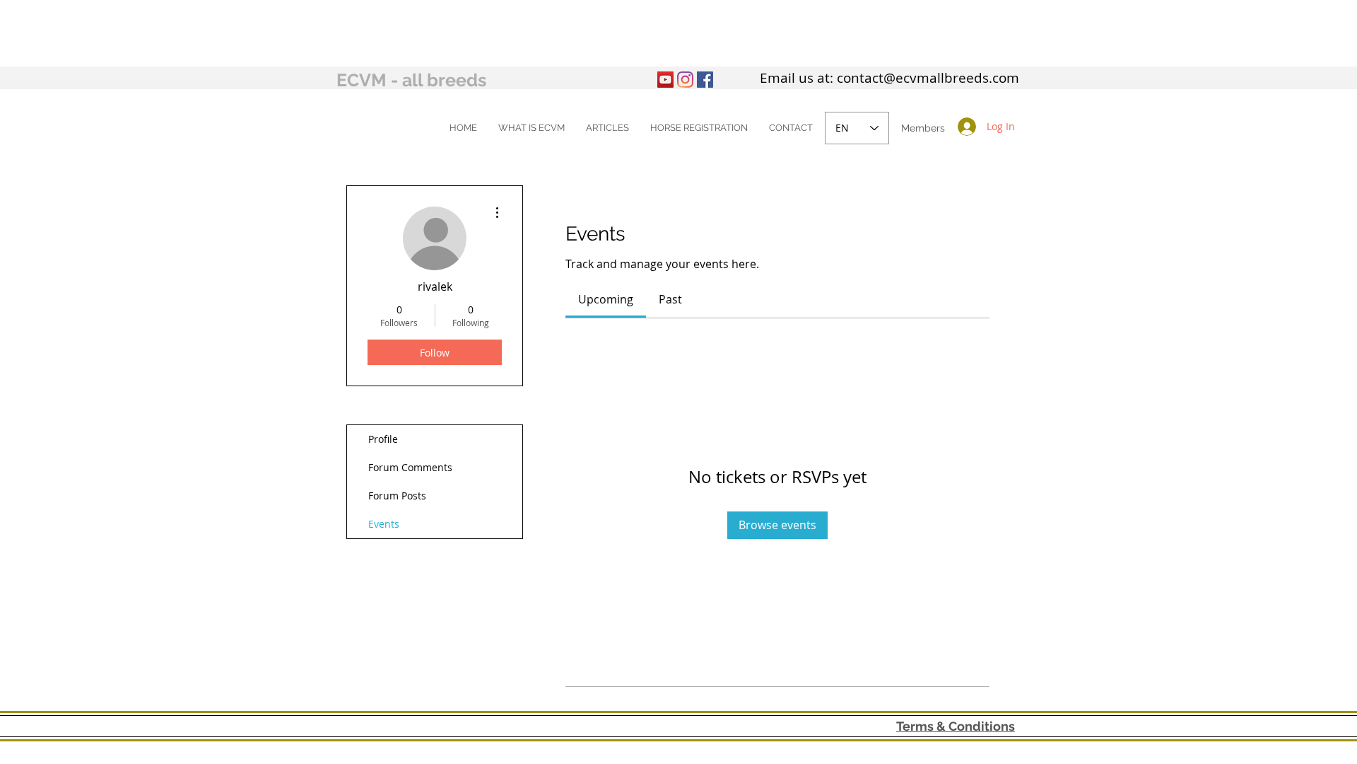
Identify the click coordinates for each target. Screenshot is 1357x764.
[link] (605, 299)
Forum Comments (410, 467)
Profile (383, 439)
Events (383, 524)
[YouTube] (665, 79)
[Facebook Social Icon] (705, 79)
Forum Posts (397, 495)
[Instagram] (685, 79)
